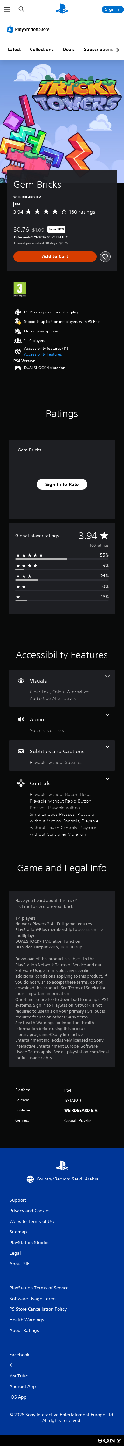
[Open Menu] (7, 9)
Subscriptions (98, 49)
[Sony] (109, 1444)
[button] (43, 354)
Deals (69, 49)
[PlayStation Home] (62, 9)
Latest (14, 49)
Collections (42, 49)
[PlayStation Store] (29, 29)
